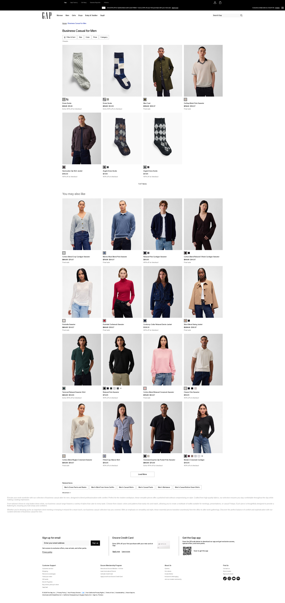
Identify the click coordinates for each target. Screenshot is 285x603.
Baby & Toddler (91, 15)
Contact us (226, 568)
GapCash (45, 587)
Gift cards (45, 579)
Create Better (169, 574)
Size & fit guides (47, 582)
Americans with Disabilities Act (52, 595)
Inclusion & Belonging (171, 576)
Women (60, 15)
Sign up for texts (228, 574)
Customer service (47, 568)
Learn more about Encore (108, 571)
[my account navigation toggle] (215, 2)
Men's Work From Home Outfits (102, 487)
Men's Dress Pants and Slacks (75, 487)
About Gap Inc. (130, 592)
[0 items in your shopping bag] (220, 2)
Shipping (45, 571)
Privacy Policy (61, 592)
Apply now (175, 8)
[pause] (283, 7)
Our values (168, 571)
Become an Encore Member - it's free (112, 568)
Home (64, 23)
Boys (80, 15)
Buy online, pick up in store (50, 584)
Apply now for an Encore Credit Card (112, 576)
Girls (74, 15)
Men (67, 15)
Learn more (126, 551)
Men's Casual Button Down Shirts (187, 487)
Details (277, 8)
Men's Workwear (164, 487)
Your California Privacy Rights (95, 592)
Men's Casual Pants (145, 487)
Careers (167, 568)
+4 (202, 456)
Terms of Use (110, 592)
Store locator (227, 571)
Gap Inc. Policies (98, 595)
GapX (102, 15)
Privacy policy (47, 552)
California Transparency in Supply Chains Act (77, 595)
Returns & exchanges (49, 574)
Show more (65, 493)
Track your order (47, 576)
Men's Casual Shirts (126, 487)
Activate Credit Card (107, 574)
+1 (120, 388)
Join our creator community (173, 579)
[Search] (241, 15)
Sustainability (120, 592)
